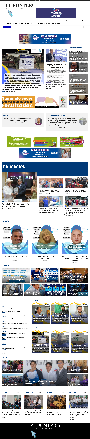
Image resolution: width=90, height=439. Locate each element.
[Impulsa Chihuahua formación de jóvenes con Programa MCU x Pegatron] (45, 373)
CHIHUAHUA (4, 316)
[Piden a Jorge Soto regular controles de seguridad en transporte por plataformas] (41, 313)
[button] (82, 20)
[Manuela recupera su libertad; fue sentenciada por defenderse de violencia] (77, 380)
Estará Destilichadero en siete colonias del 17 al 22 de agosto (14, 315)
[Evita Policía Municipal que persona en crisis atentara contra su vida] (60, 341)
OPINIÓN (15, 253)
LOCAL (3, 306)
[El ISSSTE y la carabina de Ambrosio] (45, 239)
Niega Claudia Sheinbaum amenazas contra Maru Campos (18, 120)
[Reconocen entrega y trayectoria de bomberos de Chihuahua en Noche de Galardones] (74, 275)
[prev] (84, 27)
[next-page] (4, 353)
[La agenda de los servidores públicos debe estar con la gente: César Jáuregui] (12, 380)
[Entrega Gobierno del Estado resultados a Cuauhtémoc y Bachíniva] (33, 402)
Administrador (60, 129)
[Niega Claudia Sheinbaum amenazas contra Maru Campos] (38, 121)
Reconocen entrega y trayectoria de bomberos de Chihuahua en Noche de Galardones (32, 27)
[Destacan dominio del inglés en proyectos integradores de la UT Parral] (76, 183)
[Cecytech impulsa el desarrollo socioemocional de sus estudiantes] (51, 183)
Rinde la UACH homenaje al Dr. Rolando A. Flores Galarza (16, 205)
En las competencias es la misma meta (15, 257)
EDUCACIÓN (48, 82)
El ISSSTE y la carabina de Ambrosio (45, 257)
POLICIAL (3, 91)
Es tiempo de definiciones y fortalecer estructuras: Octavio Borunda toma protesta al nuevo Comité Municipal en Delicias (78, 414)
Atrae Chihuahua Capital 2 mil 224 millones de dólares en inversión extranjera (56, 65)
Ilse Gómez (15, 122)
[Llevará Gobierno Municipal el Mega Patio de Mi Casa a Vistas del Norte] (12, 290)
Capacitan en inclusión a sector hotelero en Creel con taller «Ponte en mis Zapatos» (56, 412)
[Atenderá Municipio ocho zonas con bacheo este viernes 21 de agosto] (77, 290)
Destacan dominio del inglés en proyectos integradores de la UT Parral (76, 191)
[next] (86, 27)
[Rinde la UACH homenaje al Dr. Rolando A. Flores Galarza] (19, 187)
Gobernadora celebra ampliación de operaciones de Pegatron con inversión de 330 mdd (11, 413)
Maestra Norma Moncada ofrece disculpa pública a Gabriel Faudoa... (56, 86)
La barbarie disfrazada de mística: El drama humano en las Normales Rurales (75, 258)
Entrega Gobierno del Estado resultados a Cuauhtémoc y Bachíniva (32, 412)
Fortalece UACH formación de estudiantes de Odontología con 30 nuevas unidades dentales (49, 210)
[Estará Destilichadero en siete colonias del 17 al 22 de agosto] (16, 275)
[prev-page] (2, 353)
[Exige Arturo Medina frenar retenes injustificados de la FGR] (79, 313)
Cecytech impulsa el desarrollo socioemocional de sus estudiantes (49, 191)
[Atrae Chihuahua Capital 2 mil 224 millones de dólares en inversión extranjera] (56, 55)
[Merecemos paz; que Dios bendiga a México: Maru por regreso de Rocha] (77, 366)
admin (7, 91)
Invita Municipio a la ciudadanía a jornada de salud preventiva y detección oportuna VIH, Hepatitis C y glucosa (14, 319)
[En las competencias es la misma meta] (15, 239)
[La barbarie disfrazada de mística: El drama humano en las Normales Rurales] (75, 239)
